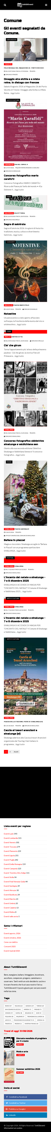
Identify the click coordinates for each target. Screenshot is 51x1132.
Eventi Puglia (9, 860)
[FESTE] (25, 493)
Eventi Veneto (10, 842)
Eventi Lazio (9, 834)
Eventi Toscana (10, 847)
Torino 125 (40, 1006)
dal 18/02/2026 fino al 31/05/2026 (16, 433)
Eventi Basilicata (10, 894)
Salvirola (9, 213)
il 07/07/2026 (9, 167)
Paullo (7, 337)
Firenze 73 (37, 1009)
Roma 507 (8, 1006)
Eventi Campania (11, 868)
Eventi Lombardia (11, 838)
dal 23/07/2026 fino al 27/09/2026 (16, 71)
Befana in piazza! (14, 540)
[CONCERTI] (25, 271)
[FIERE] (25, 202)
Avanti (16, 752)
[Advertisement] (25, 792)
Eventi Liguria (9, 855)
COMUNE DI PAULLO (37, 341)
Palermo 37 (20, 1016)
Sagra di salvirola (15, 224)
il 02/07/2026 (9, 309)
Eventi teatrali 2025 (12, 951)
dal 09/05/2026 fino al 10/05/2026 (16, 341)
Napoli (20, 1044)
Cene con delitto (11, 942)
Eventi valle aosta (11, 916)
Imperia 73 (27, 1009)
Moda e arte (22, 1052)
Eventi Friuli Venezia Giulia (14, 881)
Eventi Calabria (10, 908)
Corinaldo (9, 164)
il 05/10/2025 (9, 725)
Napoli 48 (19, 1013)
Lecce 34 (8, 1020)
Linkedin (12, 1115)
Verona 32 (40, 1020)
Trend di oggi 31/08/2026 (18, 1031)
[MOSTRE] (25, 394)
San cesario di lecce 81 (13, 1009)
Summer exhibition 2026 (28, 1069)
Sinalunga (9, 430)
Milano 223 (19, 1006)
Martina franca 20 (31, 1023)
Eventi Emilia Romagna (13, 864)
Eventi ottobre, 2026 (12, 938)
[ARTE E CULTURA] (25, 130)
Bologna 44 (29, 1013)
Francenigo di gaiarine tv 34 (24, 1020)
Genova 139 (30, 1006)
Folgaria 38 (9, 1016)
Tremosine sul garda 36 (35, 1016)
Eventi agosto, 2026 (12, 933)
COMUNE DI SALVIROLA (12, 219)
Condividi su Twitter (17, 1103)
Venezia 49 (9, 1013)
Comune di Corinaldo (12, 171)
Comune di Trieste (11, 74)
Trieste (8, 64)
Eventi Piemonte (11, 851)
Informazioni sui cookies (13, 1128)
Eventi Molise (9, 912)
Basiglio (8, 305)
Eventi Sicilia (9, 877)
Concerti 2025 (10, 946)
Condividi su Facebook (18, 1097)
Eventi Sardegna (10, 886)
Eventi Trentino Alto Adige (15, 873)
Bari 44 (38, 1013)
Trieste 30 (8, 1023)
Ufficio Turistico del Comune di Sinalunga (20, 535)
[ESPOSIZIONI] (25, 49)
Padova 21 (18, 1023)
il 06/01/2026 (9, 532)
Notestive (10, 313)
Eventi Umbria (9, 903)
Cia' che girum (12, 345)
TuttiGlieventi (39, 1125)
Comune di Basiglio (30, 309)
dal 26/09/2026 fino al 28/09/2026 (16, 216)
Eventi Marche (10, 899)
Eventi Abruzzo (10, 890)
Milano (20, 1072)
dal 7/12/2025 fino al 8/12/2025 (16, 569)
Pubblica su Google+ (17, 1109)
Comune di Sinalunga (12, 436)
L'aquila (20, 1055)
